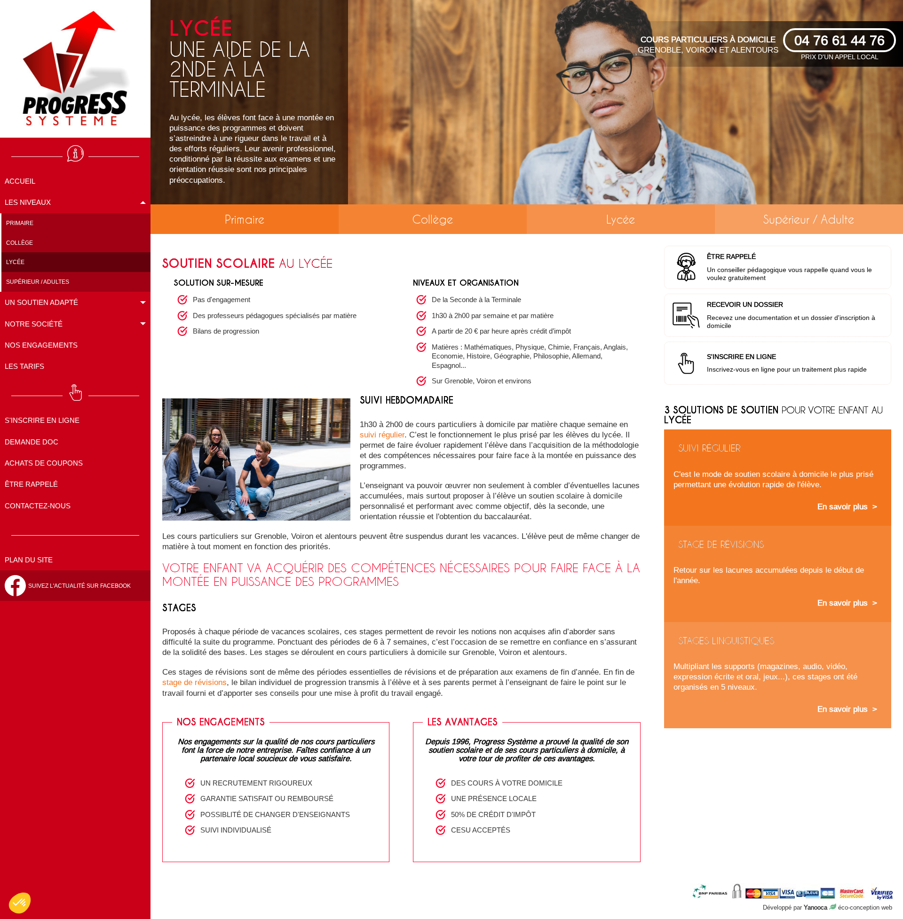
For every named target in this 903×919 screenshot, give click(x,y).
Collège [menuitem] (19, 242)
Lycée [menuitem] (15, 261)
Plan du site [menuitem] (29, 560)
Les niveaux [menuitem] (28, 202)
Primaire (244, 219)
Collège (432, 219)
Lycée (620, 219)
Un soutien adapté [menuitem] (41, 302)
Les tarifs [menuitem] (24, 366)
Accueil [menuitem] (20, 181)
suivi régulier (382, 434)
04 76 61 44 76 (839, 40)
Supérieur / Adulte (808, 219)
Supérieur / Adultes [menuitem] (37, 281)
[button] (19, 903)
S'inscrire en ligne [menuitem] (42, 420)
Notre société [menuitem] (34, 324)
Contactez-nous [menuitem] (38, 506)
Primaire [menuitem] (19, 222)
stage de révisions (194, 682)
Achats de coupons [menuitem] (44, 463)
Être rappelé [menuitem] (31, 484)
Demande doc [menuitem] (31, 442)
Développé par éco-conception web (827, 907)
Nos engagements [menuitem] (41, 345)
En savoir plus (842, 506)
